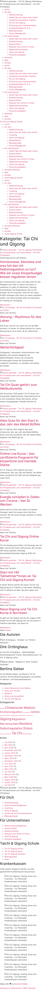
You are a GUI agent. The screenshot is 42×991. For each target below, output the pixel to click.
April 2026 (8, 748)
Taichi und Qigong (16, 52)
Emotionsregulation (11, 711)
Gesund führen (15, 44)
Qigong (5, 719)
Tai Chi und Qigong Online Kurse (19, 538)
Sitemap (31, 988)
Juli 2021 (8, 772)
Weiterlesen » (5, 305)
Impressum (4, 988)
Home (7, 9)
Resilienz (8, 693)
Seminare (8, 57)
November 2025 (11, 750)
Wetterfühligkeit (12, 347)
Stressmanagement (5, 734)
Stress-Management (17, 33)
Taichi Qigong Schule (13, 178)
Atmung (2, 708)
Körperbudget (14, 715)
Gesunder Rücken (5, 715)
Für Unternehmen (11, 36)
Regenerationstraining (18, 49)
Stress (28, 728)
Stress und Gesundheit (14, 696)
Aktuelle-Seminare (12, 170)
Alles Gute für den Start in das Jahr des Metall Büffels (20, 422)
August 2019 (9, 780)
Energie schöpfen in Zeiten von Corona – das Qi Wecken (20, 500)
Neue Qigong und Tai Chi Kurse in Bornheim (18, 611)
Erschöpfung (26, 712)
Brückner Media (21, 984)
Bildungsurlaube (15, 31)
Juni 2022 (8, 764)
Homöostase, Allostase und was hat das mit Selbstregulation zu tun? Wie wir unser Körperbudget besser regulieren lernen (21, 269)
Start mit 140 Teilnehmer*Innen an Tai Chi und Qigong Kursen (18, 576)
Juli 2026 (8, 742)
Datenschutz (16, 988)
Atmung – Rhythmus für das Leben (20, 319)
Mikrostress (22, 715)
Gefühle (35, 711)
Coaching (13, 135)
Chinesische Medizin (20, 708)
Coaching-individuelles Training (22, 20)
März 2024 (9, 758)
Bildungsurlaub (15, 143)
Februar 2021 (10, 774)
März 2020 (9, 777)
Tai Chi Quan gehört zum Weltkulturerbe (18, 386)
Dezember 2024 (11, 756)
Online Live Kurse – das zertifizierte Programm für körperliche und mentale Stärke (19, 459)
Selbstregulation (11, 728)
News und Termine (12, 691)
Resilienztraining (16, 15)
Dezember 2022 (11, 761)
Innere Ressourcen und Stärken (17, 688)
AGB (25, 988)
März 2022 (9, 769)
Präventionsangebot (17, 55)
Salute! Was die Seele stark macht (23, 17)
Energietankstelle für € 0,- (20, 28)
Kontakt (7, 63)
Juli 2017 (8, 785)
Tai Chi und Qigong (17, 23)
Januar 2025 (9, 753)
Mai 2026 (8, 745)
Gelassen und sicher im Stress (21, 47)
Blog (6, 60)
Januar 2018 (9, 782)
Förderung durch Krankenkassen (22, 25)
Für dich (7, 12)
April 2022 (8, 766)
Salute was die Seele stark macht (23, 132)
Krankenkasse (15, 140)
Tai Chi (17, 733)
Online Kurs (29, 715)
